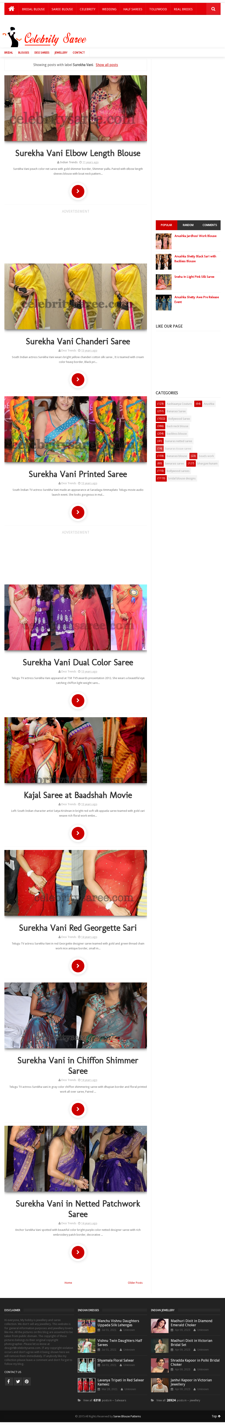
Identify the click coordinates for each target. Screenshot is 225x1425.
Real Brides (183, 9)
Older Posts (135, 1282)
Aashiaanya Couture (179, 403)
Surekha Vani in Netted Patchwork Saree (78, 1208)
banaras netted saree (178, 441)
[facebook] (9, 1381)
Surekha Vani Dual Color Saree (78, 662)
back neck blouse (177, 426)
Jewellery (61, 52)
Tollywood (158, 9)
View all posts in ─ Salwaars (104, 1400)
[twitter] (18, 1381)
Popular (166, 225)
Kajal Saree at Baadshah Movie (78, 795)
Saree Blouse (62, 9)
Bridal (8, 52)
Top (215, 1416)
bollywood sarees (178, 471)
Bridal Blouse (33, 9)
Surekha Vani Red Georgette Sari (78, 927)
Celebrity (87, 9)
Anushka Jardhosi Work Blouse (195, 236)
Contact (79, 52)
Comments (210, 225)
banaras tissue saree (178, 448)
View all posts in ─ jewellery (178, 1400)
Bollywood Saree (179, 418)
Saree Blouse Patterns (127, 1416)
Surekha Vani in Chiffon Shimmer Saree (78, 1065)
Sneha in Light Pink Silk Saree (194, 277)
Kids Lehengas (33, 20)
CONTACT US (12, 1372)
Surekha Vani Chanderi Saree (78, 341)
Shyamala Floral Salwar (116, 1360)
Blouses (23, 52)
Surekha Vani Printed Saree (78, 474)
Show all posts (107, 65)
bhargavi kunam (207, 463)
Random (188, 225)
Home (68, 1282)
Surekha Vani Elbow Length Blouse (77, 153)
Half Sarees (132, 9)
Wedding (109, 9)
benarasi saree (174, 463)
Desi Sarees (41, 52)
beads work (206, 456)
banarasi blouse (177, 456)
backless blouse (177, 433)
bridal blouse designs (182, 478)
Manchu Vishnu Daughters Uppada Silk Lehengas (118, 1323)
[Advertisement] (143, 38)
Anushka (209, 403)
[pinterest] (27, 1381)
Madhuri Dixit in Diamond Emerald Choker (191, 1323)
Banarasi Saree (176, 411)
